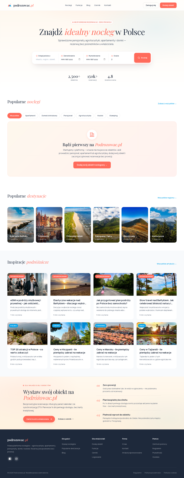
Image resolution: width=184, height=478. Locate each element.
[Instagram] (16, 458)
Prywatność (157, 453)
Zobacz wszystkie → (167, 103)
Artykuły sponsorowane (132, 453)
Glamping (113, 115)
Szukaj (144, 57)
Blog (88, 5)
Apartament (30, 115)
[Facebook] (9, 458)
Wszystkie (14, 115)
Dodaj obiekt (168, 5)
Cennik (97, 5)
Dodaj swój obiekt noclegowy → (92, 164)
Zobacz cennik (64, 419)
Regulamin (156, 448)
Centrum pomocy (159, 444)
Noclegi (68, 5)
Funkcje (79, 5)
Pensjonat (68, 115)
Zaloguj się (151, 5)
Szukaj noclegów (69, 444)
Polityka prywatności (153, 473)
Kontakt (107, 5)
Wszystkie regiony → (167, 197)
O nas (124, 444)
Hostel (100, 115)
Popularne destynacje (71, 448)
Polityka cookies (170, 473)
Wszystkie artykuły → (167, 263)
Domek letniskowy (49, 115)
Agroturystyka (85, 115)
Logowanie (96, 457)
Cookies (155, 457)
